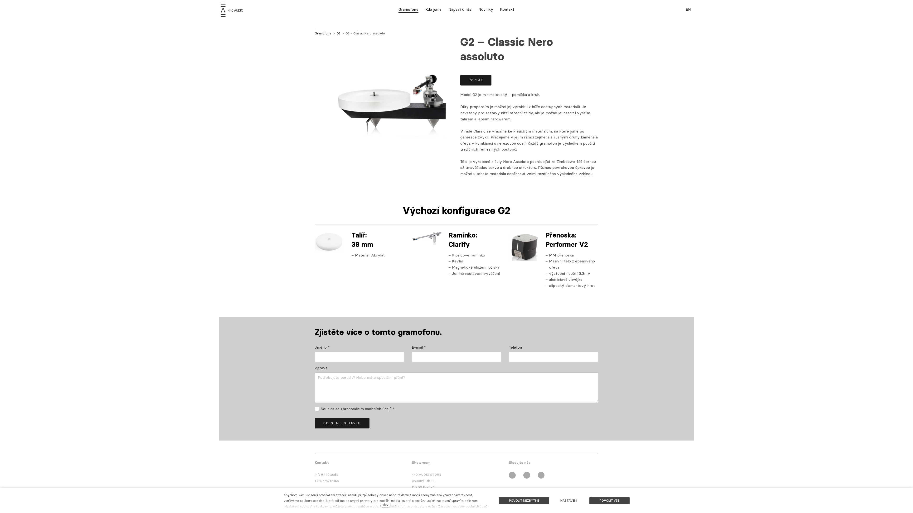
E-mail (419, 347)
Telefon (515, 347)
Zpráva (321, 368)
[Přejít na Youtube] (541, 475)
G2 (338, 33)
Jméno (322, 347)
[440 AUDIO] (232, 9)
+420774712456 (327, 481)
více (385, 504)
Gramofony (323, 33)
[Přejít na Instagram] (526, 475)
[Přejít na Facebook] (512, 475)
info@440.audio (327, 474)
